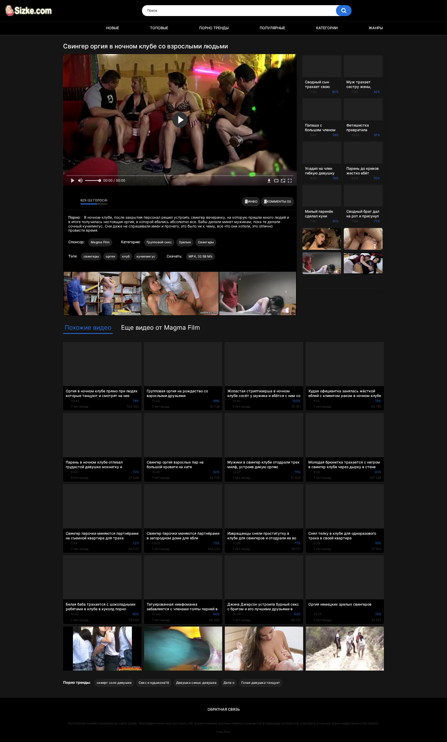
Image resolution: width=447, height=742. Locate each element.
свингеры (91, 256)
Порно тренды (214, 28)
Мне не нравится (75, 201)
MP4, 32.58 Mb (200, 256)
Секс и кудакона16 (154, 683)
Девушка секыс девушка (196, 683)
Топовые (159, 28)
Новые (112, 28)
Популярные (272, 28)
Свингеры (206, 242)
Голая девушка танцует (260, 683)
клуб (126, 256)
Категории (327, 28)
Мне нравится (68, 201)
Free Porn (223, 732)
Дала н (229, 683)
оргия (110, 256)
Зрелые (185, 242)
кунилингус (146, 256)
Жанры (376, 28)
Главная (69, 28)
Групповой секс (159, 242)
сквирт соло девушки (114, 683)
